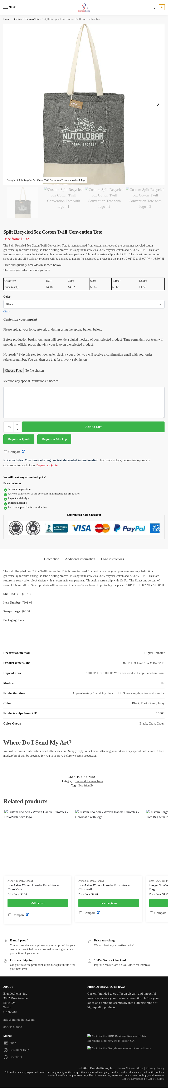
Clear (6, 311)
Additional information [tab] (80, 559)
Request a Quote (19, 439)
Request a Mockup (54, 439)
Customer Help (19, 1050)
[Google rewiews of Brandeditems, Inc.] (126, 1048)
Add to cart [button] (37, 903)
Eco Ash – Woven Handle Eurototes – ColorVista (33, 887)
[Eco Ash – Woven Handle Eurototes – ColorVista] (37, 843)
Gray (152, 723)
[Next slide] (158, 104)
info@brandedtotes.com (19, 1019)
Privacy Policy (155, 1068)
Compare (14, 452)
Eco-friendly (85, 785)
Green (161, 723)
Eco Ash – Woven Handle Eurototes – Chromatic (104, 887)
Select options (109, 903)
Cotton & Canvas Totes (27, 19)
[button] (161, 7)
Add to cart (93, 427)
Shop (13, 1042)
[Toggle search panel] (153, 7)
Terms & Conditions (130, 1068)
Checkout (16, 1057)
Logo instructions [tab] (112, 559)
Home (6, 19)
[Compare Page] (23, 452)
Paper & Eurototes (21, 881)
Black (143, 723)
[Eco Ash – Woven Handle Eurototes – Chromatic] (108, 843)
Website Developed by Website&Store (143, 1078)
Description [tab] (51, 559)
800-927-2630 (12, 1027)
